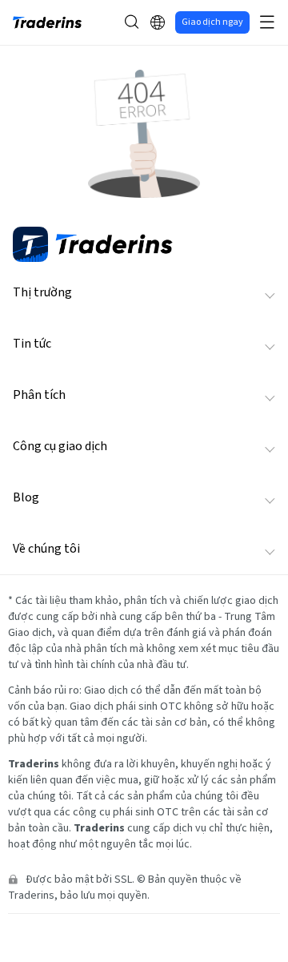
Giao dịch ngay (212, 22)
